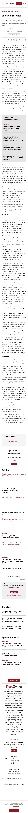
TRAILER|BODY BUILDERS (14, 773)
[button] (3, 4)
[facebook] (9, 40)
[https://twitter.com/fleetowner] (15, 763)
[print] (25, 40)
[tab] (6, 573)
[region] (14, 577)
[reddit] (16, 40)
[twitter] (14, 40)
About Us (4, 778)
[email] (19, 40)
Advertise (9, 778)
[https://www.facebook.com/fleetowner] (12, 763)
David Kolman (14, 29)
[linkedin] (11, 40)
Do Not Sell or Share (16, 778)
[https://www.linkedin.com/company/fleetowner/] (14, 763)
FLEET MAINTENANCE (14, 769)
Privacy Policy (5, 780)
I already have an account (14, 595)
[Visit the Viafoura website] (22, 579)
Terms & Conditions (13, 780)
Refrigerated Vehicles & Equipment (11, 11)
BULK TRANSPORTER (14, 771)
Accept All (14, 810)
